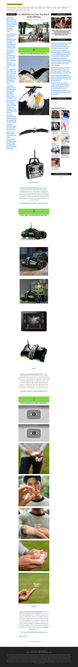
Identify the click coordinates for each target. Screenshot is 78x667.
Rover (33, 368)
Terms (50, 652)
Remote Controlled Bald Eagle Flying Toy (31, 188)
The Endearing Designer (42, 650)
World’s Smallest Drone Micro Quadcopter (31, 611)
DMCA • (43, 652)
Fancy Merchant (34, 182)
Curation (39, 652)
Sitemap (35, 652)
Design (35, 641)
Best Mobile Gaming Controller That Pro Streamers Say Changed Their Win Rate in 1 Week (61, 92)
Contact (28, 652)
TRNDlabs (34, 606)
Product (32, 641)
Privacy (46, 652)
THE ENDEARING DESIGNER (14, 4)
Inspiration (39, 641)
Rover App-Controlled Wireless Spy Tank (31, 374)
